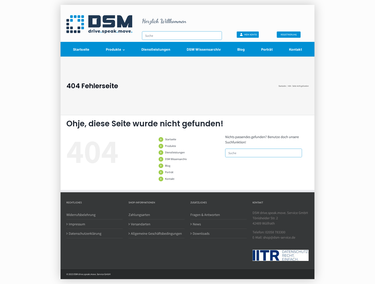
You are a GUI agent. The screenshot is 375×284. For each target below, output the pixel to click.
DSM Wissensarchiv (176, 159)
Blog (167, 165)
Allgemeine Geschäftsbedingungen (156, 233)
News (197, 224)
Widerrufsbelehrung (81, 214)
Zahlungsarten (139, 214)
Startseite (170, 139)
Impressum (77, 224)
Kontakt (169, 179)
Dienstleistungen (175, 152)
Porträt (169, 172)
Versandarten (140, 224)
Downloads (201, 233)
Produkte (170, 146)
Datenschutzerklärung (85, 233)
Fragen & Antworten (205, 214)
